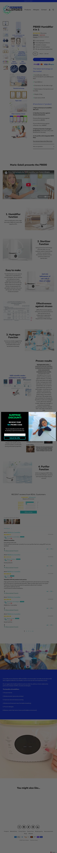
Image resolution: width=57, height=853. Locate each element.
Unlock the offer (15, 438)
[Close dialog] (54, 413)
